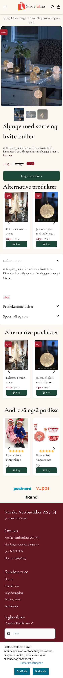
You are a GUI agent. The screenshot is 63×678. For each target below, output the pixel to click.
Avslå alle (22, 671)
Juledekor (13, 18)
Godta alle (41, 671)
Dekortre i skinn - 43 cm (16, 231)
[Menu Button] (4, 7)
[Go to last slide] (9, 223)
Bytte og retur (13, 599)
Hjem (5, 18)
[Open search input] (52, 7)
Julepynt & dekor (28, 18)
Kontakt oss (12, 586)
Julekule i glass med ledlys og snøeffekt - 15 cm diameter (46, 231)
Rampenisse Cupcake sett (43, 457)
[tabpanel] (16, 222)
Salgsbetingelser (14, 592)
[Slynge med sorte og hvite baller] (31, 66)
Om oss (9, 579)
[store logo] (31, 7)
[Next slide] (54, 223)
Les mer (7, 155)
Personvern (11, 606)
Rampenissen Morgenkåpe (14, 457)
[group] (16, 371)
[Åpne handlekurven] (58, 7)
